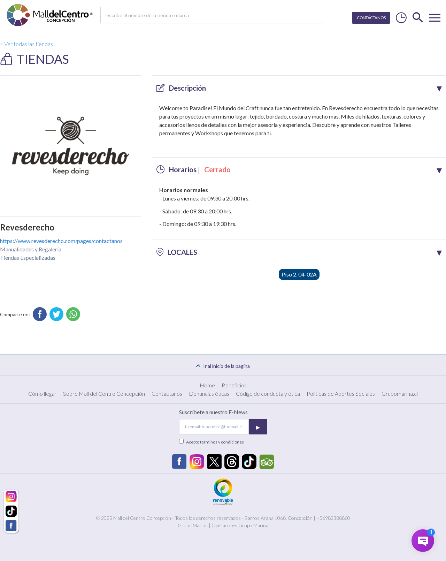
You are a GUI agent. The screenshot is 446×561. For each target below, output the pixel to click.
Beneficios (234, 385)
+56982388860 (333, 518)
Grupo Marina (193, 525)
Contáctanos (167, 393)
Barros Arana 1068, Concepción (279, 518)
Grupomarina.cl (400, 393)
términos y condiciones (222, 442)
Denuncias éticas (209, 393)
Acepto (215, 442)
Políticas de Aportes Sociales (341, 393)
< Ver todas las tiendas (26, 43)
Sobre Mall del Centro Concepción (104, 393)
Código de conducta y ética (268, 393)
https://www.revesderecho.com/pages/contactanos (61, 240)
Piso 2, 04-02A (299, 274)
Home (207, 385)
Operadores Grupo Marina (240, 525)
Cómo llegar (42, 393)
